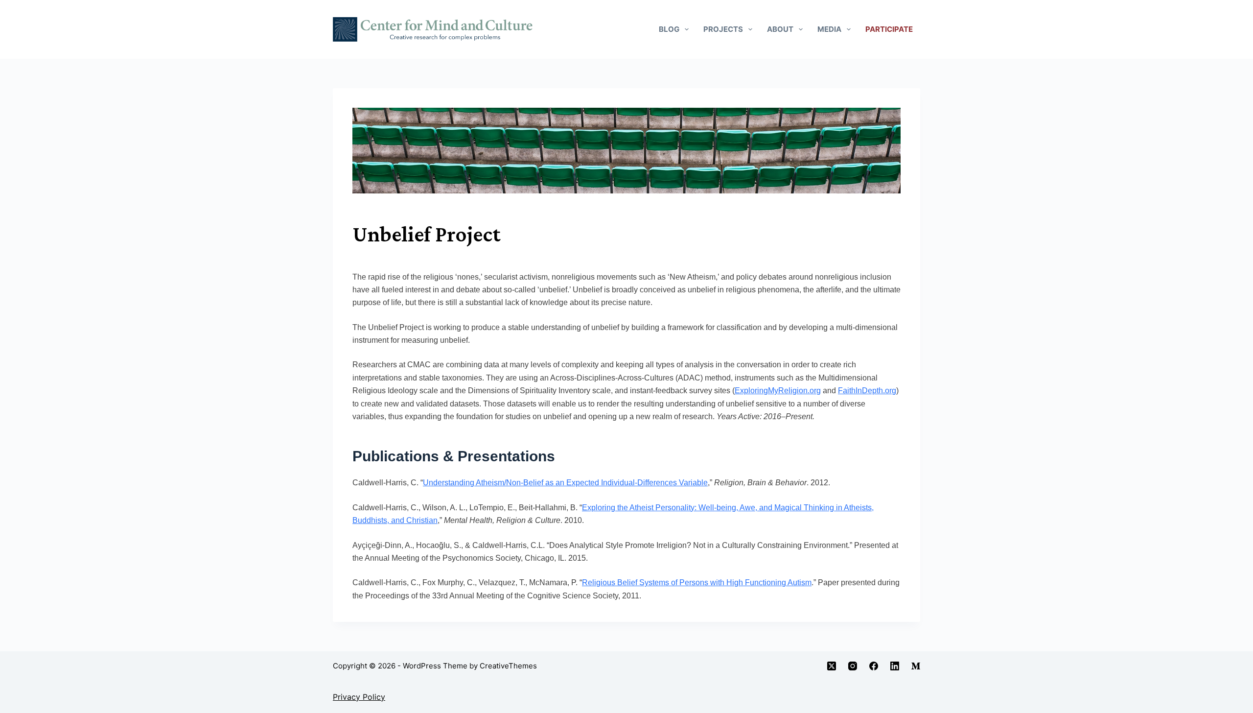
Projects (723, 29)
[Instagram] (852, 666)
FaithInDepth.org (867, 390)
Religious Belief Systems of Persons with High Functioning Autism (697, 582)
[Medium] (915, 666)
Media (829, 29)
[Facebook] (873, 666)
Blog (669, 29)
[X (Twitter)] (831, 666)
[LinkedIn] (894, 666)
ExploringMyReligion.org (778, 390)
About (780, 29)
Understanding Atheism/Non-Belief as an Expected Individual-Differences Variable (565, 482)
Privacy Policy (359, 697)
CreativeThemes (508, 665)
